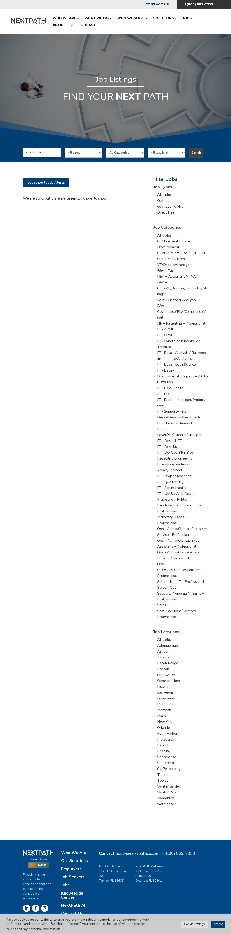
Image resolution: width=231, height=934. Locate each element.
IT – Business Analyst (174, 423)
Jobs (187, 18)
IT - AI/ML (165, 329)
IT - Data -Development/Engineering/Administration (182, 376)
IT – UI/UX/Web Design (176, 493)
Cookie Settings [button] (194, 924)
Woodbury (165, 798)
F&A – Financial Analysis (176, 299)
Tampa (162, 774)
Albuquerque (167, 645)
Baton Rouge (167, 663)
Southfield (165, 762)
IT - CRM (164, 335)
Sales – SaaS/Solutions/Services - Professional (177, 611)
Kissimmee (165, 686)
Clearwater (166, 674)
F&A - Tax (165, 270)
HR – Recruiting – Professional (181, 323)
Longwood (165, 698)
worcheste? (166, 804)
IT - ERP (164, 393)
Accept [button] (218, 924)
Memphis (164, 710)
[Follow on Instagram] (44, 908)
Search (196, 153)
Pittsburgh (165, 739)
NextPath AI (73, 905)
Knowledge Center (72, 895)
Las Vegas (165, 692)
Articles (61, 24)
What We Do (97, 18)
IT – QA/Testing (170, 481)
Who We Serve (131, 18)
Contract (164, 200)
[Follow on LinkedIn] (26, 908)
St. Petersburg (169, 768)
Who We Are (64, 18)
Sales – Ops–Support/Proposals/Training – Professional (180, 593)
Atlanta (163, 657)
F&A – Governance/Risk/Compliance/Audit (182, 311)
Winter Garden (169, 786)
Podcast (87, 24)
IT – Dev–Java (168, 446)
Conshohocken (168, 680)
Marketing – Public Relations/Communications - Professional (179, 505)
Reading (163, 751)
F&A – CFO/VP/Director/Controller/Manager (182, 288)
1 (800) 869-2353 (199, 4)
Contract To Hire (170, 206)
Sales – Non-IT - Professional (180, 581)
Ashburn (163, 651)
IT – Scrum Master (172, 487)
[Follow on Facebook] (35, 908)
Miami (161, 715)
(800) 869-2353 (180, 853)
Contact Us (157, 4)
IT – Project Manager (174, 476)
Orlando (163, 727)
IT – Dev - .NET (169, 440)
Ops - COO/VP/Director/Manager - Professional (179, 570)
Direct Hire (165, 212)
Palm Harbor (167, 733)
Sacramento (166, 757)
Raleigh (163, 745)
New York (165, 721)
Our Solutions (74, 860)
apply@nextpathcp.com (137, 853)
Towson (163, 780)
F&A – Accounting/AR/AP (177, 276)
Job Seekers (73, 877)
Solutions (163, 18)
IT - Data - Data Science (176, 364)
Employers (71, 868)
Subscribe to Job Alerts (46, 182)
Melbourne (165, 704)
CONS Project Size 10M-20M (181, 253)
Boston (163, 669)
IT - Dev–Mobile (170, 388)
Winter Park (167, 792)
